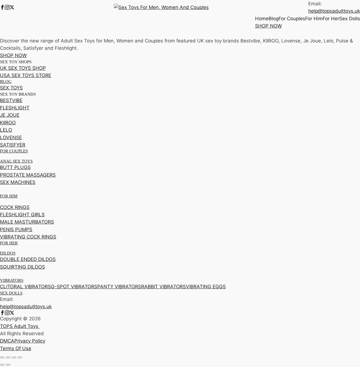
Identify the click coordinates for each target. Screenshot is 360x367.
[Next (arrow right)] (8, 365)
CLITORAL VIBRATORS (25, 286)
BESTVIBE (11, 100)
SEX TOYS (11, 88)
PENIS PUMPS (16, 229)
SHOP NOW (268, 26)
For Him (314, 18)
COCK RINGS (15, 207)
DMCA (7, 341)
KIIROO (8, 122)
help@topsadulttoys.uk (334, 11)
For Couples (291, 18)
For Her (331, 18)
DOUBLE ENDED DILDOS (28, 259)
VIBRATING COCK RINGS (28, 237)
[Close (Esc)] (20, 357)
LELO (6, 130)
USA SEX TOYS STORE (25, 75)
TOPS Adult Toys (20, 326)
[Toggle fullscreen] (8, 357)
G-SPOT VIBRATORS (74, 286)
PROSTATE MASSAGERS (28, 175)
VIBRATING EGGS (206, 286)
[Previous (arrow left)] (2, 365)
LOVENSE (11, 137)
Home (262, 18)
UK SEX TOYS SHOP (23, 68)
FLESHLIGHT (15, 108)
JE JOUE (9, 115)
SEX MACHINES (17, 182)
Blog (273, 18)
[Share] (14, 357)
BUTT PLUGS (15, 167)
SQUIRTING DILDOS (22, 267)
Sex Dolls (349, 18)
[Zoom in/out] (2, 357)
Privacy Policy (29, 341)
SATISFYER (12, 145)
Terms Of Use (15, 348)
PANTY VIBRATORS (119, 286)
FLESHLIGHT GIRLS (22, 214)
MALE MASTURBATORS (27, 222)
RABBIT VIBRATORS (163, 286)
